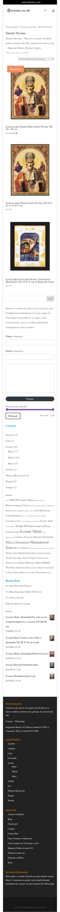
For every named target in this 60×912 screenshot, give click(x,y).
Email (14, 351)
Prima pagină (12, 26)
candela (26, 511)
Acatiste (11, 743)
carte (31, 511)
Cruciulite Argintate (40, 516)
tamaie (50, 573)
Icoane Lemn (12, 531)
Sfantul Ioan (42, 557)
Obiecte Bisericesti (16, 790)
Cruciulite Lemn (13, 520)
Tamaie (11, 800)
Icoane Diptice (10, 526)
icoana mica (35, 521)
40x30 (14, 500)
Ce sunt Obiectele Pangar (19, 585)
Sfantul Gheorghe (14, 557)
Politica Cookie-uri (16, 852)
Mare (14, 766)
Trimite (30, 399)
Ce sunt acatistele (15, 597)
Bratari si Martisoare (47, 506)
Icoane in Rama (42, 526)
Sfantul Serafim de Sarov (26, 567)
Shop (10, 862)
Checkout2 (13, 823)
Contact (11, 828)
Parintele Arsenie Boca (36, 548)
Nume (14, 336)
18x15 (7, 500)
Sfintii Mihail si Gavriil (23, 572)
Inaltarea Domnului (24, 536)
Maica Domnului (18, 542)
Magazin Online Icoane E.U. (20, 847)
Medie (15, 771)
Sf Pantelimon (41, 572)
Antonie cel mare (39, 500)
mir (9, 785)
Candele (11, 748)
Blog (10, 819)
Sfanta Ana (11, 553)
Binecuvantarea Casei (17, 505)
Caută (50, 298)
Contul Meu (13, 833)
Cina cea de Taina (27, 516)
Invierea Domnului (43, 537)
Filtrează (13, 416)
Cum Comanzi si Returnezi (20, 838)
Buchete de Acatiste (15, 510)
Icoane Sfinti (31, 531)
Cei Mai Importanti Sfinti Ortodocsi (24, 591)
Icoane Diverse (24, 526)
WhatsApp (20, 721)
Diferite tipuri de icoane (18, 603)
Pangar (11, 795)
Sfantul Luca (11, 562)
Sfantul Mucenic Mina (29, 562)
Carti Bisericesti (41, 510)
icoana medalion (26, 521)
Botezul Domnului (34, 506)
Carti (10, 753)
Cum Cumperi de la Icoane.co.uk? (23, 843)
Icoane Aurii (46, 520)
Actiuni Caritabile (16, 814)
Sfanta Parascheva (27, 553)
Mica (14, 776)
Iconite (11, 781)
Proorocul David (49, 548)
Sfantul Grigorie (29, 557)
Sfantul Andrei (44, 553)
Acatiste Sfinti (25, 500)
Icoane (11, 762)
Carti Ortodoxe (13, 515)
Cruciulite (12, 758)
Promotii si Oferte (16, 857)
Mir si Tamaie (20, 548)
